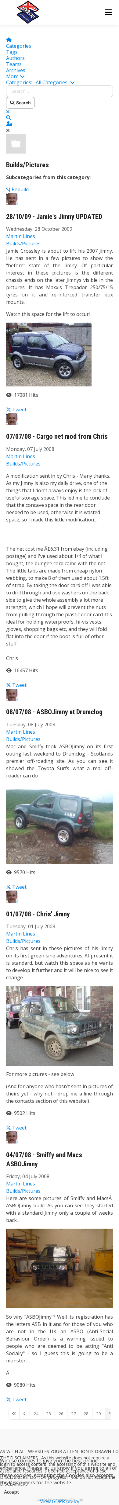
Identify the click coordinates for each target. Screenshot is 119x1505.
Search (22, 102)
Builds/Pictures (27, 165)
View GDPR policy (59, 1501)
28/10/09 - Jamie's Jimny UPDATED (54, 217)
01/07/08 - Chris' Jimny (38, 914)
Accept (11, 1492)
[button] (59, 76)
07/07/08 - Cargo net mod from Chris (57, 436)
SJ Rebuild (17, 189)
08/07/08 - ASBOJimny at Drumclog (54, 712)
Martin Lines (20, 236)
